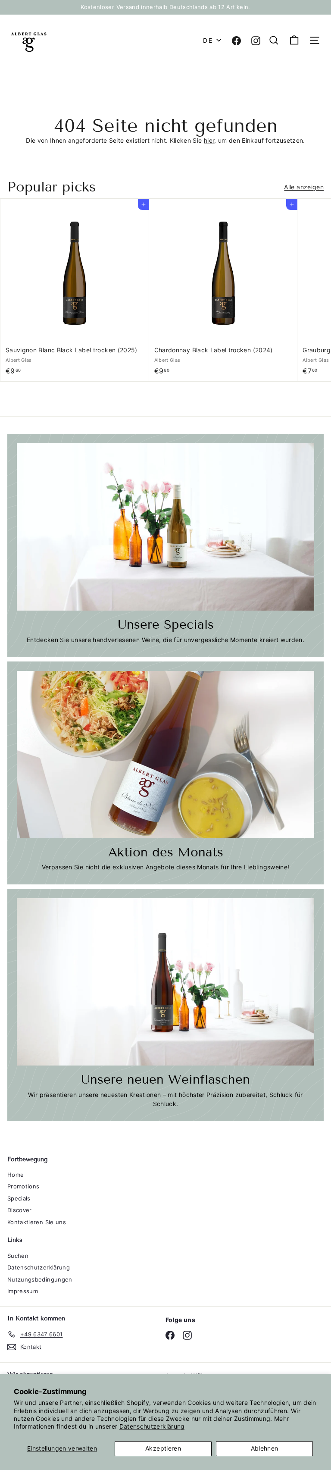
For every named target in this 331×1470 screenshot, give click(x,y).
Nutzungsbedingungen (39, 1279)
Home (15, 1174)
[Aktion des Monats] (165, 754)
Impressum (22, 1291)
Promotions (23, 1186)
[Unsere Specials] (165, 527)
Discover (19, 1210)
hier (209, 140)
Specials (19, 1198)
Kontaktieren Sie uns (36, 1222)
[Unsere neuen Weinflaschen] (165, 982)
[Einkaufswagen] (294, 40)
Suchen (17, 1255)
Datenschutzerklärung (152, 1426)
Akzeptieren (163, 1448)
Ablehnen (264, 1448)
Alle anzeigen (304, 187)
